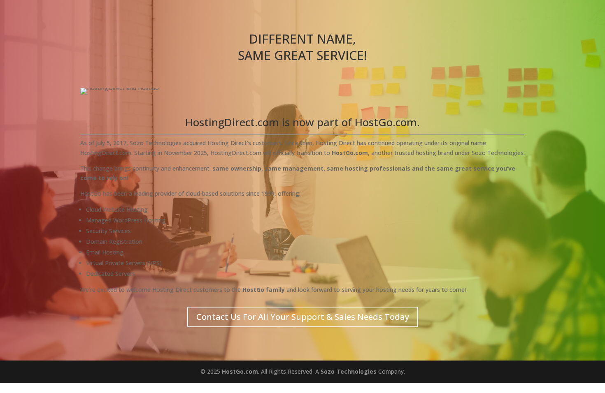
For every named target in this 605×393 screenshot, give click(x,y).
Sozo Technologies (349, 371)
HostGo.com (240, 371)
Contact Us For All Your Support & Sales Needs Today (302, 316)
